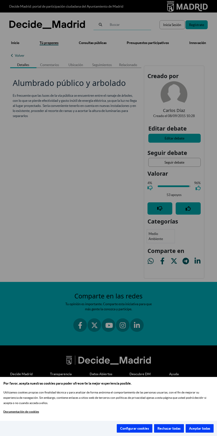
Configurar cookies (134, 428)
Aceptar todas (199, 428)
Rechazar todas (169, 428)
